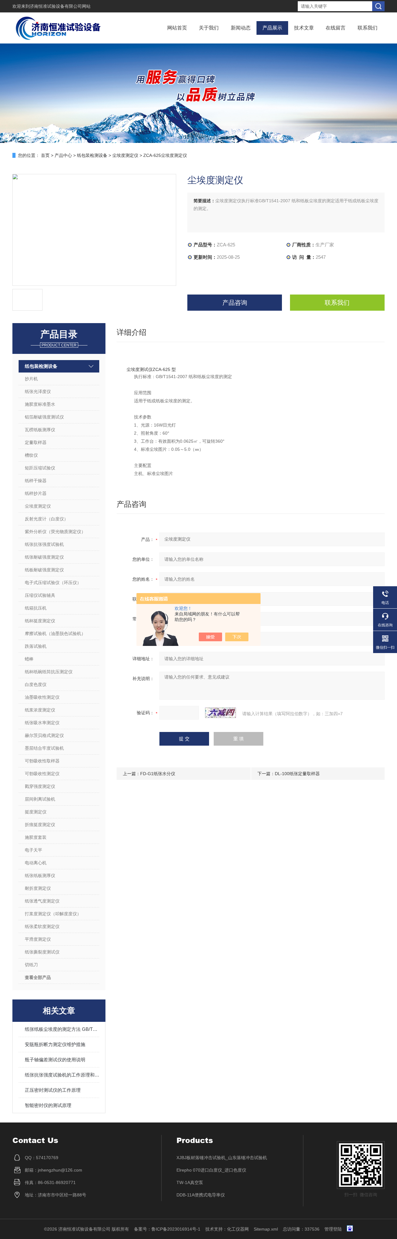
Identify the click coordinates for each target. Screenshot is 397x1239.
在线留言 (336, 27)
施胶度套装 (36, 837)
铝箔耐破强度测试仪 (44, 416)
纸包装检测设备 (92, 155)
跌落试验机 (36, 646)
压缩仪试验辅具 (40, 595)
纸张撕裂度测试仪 (42, 951)
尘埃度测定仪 (125, 155)
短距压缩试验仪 (40, 467)
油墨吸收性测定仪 (42, 697)
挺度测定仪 (36, 811)
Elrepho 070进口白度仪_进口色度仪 (211, 1170)
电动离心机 (36, 862)
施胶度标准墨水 (40, 404)
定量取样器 (36, 442)
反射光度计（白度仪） (46, 518)
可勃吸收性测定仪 (42, 773)
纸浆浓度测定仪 (40, 709)
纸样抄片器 (36, 493)
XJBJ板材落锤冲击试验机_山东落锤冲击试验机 (221, 1157)
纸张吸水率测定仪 (42, 722)
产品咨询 (234, 302)
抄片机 (31, 378)
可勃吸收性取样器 (42, 760)
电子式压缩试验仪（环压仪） (53, 582)
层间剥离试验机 (40, 799)
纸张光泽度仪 (38, 391)
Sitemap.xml (266, 1229)
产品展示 (272, 27)
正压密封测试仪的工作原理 (53, 1090)
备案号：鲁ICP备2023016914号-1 (167, 1229)
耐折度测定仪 (38, 888)
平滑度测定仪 (38, 939)
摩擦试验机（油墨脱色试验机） (55, 633)
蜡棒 (29, 658)
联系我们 (367, 27)
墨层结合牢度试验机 (44, 748)
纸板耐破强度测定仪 (44, 569)
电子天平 (33, 850)
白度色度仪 (36, 684)
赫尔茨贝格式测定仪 (44, 735)
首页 (45, 155)
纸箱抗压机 (36, 608)
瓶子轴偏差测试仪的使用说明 (55, 1059)
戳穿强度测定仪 (40, 786)
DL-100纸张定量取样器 (297, 773)
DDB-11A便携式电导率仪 (200, 1194)
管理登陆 (333, 1229)
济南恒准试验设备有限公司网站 (60, 6)
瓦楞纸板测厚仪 (40, 429)
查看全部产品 (38, 977)
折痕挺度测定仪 (40, 824)
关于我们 (209, 27)
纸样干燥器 (36, 480)
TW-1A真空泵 (189, 1182)
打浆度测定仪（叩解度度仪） (53, 913)
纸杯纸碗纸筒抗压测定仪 (49, 671)
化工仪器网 (238, 1229)
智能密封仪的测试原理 (48, 1105)
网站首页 (177, 27)
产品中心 (63, 155)
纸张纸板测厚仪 (40, 875)
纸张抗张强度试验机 (44, 544)
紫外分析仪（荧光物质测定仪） (55, 531)
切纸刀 (31, 964)
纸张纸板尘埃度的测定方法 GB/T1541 (62, 1029)
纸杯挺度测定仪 (40, 620)
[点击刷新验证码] (220, 712)
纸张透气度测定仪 (42, 900)
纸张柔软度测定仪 (42, 926)
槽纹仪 (31, 455)
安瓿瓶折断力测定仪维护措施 (55, 1044)
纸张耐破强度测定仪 (44, 557)
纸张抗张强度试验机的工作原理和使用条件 (62, 1074)
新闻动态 (241, 27)
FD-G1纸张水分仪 (157, 773)
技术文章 (304, 27)
